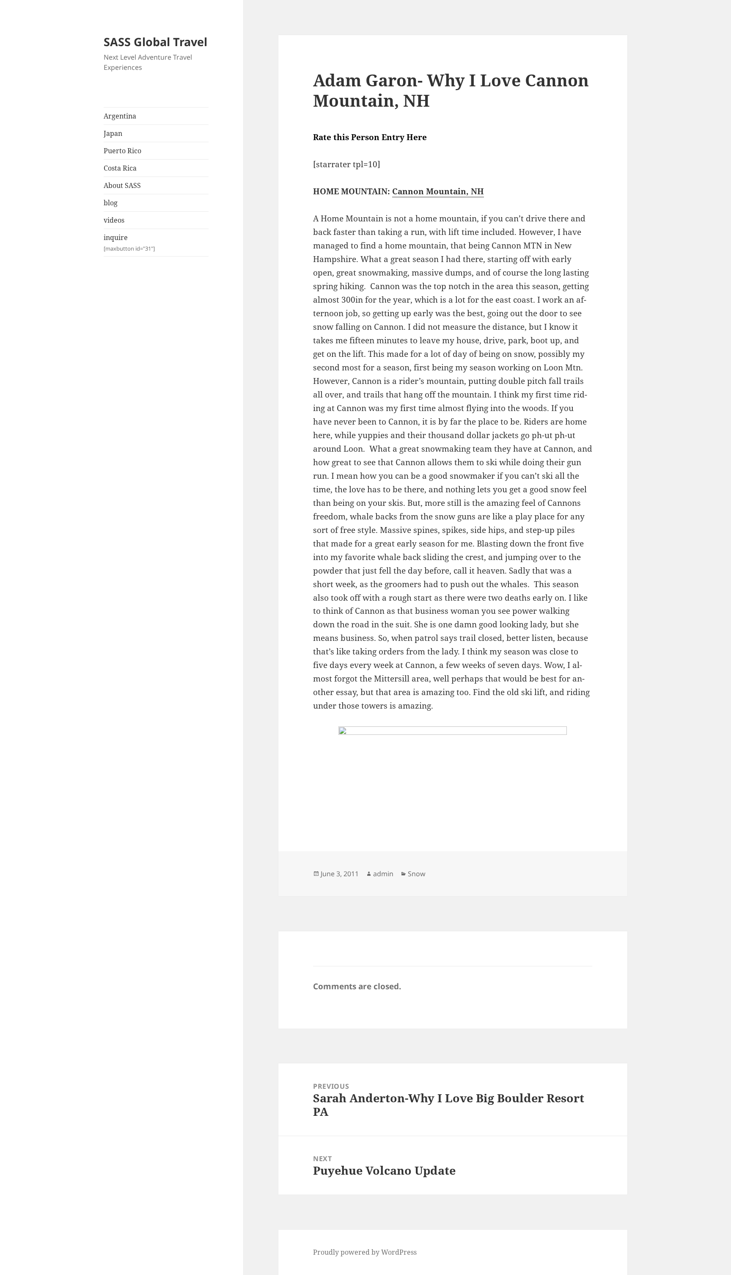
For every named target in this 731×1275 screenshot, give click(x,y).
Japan (113, 133)
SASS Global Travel (155, 42)
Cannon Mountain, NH (438, 191)
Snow (417, 873)
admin (383, 873)
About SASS (122, 185)
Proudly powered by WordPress (365, 1252)
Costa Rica (120, 168)
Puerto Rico (122, 150)
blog (111, 202)
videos (114, 220)
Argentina (120, 116)
